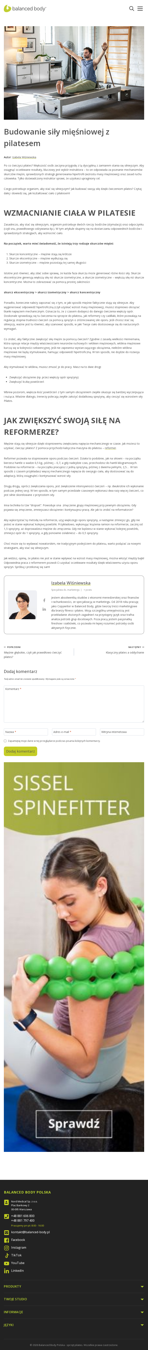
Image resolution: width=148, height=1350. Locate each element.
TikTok (16, 1255)
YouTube (17, 1263)
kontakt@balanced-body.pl (30, 1232)
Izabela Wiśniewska (24, 157)
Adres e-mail (62, 732)
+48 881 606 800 (22, 1216)
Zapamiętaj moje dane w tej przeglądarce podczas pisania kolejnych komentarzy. (54, 741)
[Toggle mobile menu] (140, 8)
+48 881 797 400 (22, 1220)
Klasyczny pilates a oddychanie (125, 650)
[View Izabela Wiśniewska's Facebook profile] (44, 600)
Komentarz (13, 689)
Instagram (18, 1247)
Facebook (18, 1240)
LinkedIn (17, 1270)
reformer (110, 448)
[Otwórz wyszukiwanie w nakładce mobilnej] (131, 8)
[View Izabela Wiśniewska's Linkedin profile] (44, 609)
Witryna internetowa (114, 732)
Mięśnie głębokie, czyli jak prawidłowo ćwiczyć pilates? (33, 652)
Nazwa (10, 732)
